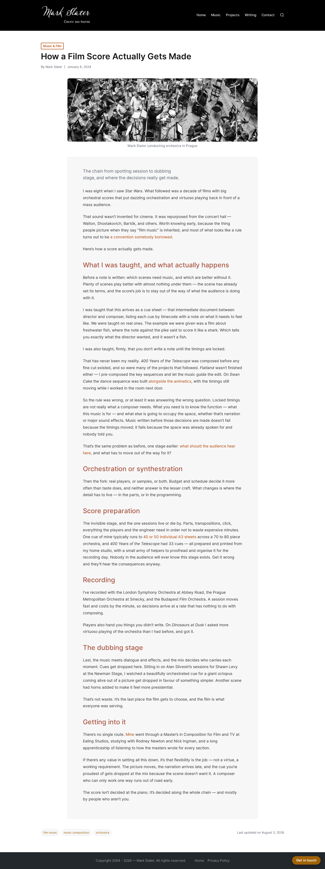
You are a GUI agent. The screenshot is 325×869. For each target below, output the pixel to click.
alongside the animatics (170, 381)
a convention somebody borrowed (141, 237)
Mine (130, 734)
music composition (76, 832)
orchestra (102, 832)
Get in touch (306, 860)
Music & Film (52, 46)
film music (50, 832)
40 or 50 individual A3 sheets (169, 536)
